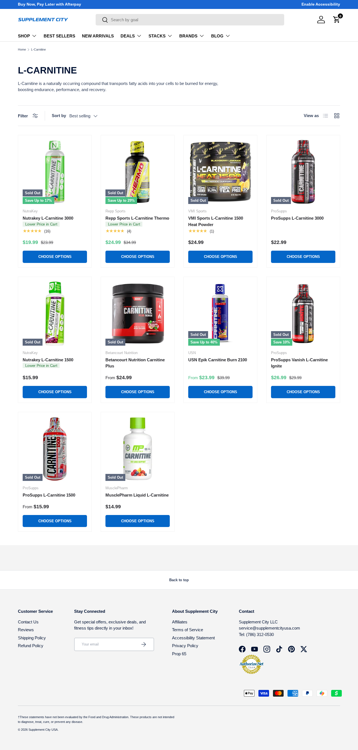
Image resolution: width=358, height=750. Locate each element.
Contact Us (28, 622)
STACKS (157, 36)
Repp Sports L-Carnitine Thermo (137, 218)
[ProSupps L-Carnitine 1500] (55, 449)
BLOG (217, 36)
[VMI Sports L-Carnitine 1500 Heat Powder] (220, 172)
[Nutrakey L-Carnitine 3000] (55, 172)
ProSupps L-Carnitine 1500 (49, 495)
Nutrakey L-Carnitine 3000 (48, 218)
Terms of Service (187, 629)
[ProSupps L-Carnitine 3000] (303, 172)
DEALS (128, 36)
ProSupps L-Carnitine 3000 (297, 218)
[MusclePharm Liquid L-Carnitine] (137, 449)
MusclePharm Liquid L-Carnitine (137, 495)
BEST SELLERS (59, 36)
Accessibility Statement (193, 637)
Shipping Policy (32, 637)
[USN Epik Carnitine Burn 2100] (220, 313)
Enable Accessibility (321, 4)
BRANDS (188, 36)
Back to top (179, 580)
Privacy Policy (185, 645)
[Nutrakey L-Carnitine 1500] (55, 313)
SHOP (24, 36)
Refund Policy (30, 645)
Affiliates (179, 622)
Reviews (26, 629)
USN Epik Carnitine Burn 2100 (217, 359)
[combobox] (190, 19)
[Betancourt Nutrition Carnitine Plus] (137, 313)
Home (22, 49)
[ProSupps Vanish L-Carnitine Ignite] (303, 313)
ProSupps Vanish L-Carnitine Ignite (299, 363)
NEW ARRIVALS (98, 36)
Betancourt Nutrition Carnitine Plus (135, 363)
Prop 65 (179, 653)
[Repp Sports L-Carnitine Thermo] (137, 172)
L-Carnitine (38, 49)
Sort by (59, 115)
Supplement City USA (43, 729)
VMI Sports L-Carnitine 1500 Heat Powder (215, 221)
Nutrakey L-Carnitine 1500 (48, 359)
